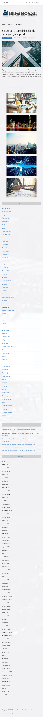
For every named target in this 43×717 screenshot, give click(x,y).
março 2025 (5, 484)
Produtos (5, 379)
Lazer (3, 320)
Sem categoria (6, 399)
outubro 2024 (6, 488)
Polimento (5, 369)
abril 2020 (5, 622)
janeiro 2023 (6, 537)
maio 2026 (5, 465)
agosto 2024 (6, 494)
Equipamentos (6, 281)
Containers (5, 254)
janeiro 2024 (6, 507)
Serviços (4, 402)
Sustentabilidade (7, 406)
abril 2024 (5, 501)
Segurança (5, 396)
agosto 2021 (6, 573)
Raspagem (5, 386)
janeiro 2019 (6, 668)
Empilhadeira (6, 271)
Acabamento (6, 208)
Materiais (5, 343)
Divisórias (5, 267)
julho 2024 (5, 497)
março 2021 (5, 586)
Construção (5, 251)
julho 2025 (5, 474)
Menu (6, 3)
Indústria (4, 300)
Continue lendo (9, 82)
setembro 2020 (6, 606)
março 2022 (5, 560)
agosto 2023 (6, 517)
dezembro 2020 (7, 596)
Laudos (4, 317)
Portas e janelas (7, 373)
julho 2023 (5, 520)
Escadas (4, 284)
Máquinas (5, 340)
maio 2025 (5, 478)
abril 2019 (5, 659)
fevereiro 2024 (6, 504)
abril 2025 (5, 481)
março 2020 (5, 626)
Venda (4, 415)
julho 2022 (5, 550)
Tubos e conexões (7, 412)
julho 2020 (5, 613)
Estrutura (5, 287)
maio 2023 (5, 527)
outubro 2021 (6, 566)
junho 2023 (5, 524)
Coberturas (5, 238)
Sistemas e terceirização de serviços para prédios (18, 32)
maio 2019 (5, 655)
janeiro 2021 (6, 593)
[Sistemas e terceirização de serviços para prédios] (21, 54)
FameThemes (16, 714)
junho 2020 (5, 616)
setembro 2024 (6, 491)
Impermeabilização (8, 297)
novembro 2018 (7, 675)
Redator (17, 38)
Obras (4, 350)
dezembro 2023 (7, 511)
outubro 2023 (6, 514)
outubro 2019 (6, 639)
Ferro (3, 294)
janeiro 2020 (6, 629)
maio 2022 (5, 553)
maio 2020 (5, 619)
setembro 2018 (6, 682)
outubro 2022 (6, 540)
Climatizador (6, 235)
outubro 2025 (6, 468)
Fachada (4, 290)
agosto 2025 (6, 471)
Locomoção (5, 330)
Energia (4, 277)
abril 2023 (5, 530)
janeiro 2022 (6, 563)
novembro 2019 (7, 636)
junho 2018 (5, 691)
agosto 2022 (6, 547)
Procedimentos (6, 376)
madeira (4, 333)
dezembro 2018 (7, 672)
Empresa (4, 274)
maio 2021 (5, 583)
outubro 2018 (6, 678)
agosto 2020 (6, 609)
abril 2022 (5, 557)
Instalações (5, 307)
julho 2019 (5, 649)
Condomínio (7, 38)
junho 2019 (5, 652)
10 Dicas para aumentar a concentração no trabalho (18, 450)
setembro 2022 (6, 543)
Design (4, 261)
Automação (5, 221)
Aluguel (4, 215)
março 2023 (5, 534)
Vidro (3, 419)
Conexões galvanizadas (9, 248)
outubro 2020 (6, 603)
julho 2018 (5, 688)
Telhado (4, 409)
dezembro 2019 (7, 632)
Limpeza (4, 323)
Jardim (4, 313)
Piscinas (4, 360)
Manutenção (6, 337)
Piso (3, 363)
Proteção (5, 383)
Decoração (5, 258)
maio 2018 (5, 695)
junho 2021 (5, 580)
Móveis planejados (8, 346)
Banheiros (5, 225)
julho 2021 (5, 576)
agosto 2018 (6, 685)
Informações (6, 304)
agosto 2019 (6, 645)
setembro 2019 (6, 642)
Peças (4, 356)
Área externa (6, 218)
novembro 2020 (7, 599)
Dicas (3, 264)
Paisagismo (5, 353)
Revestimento (6, 392)
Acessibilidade (6, 212)
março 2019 (5, 662)
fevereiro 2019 (6, 665)
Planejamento (6, 366)
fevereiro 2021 (6, 590)
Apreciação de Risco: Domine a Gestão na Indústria (18, 429)
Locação (4, 327)
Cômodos (5, 241)
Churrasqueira (6, 231)
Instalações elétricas (8, 310)
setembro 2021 (6, 570)
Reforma (4, 389)
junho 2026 (5, 461)
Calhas (4, 228)
